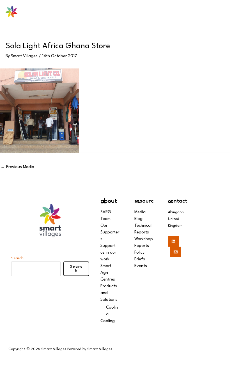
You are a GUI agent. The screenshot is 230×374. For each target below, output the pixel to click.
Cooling (107, 321)
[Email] (175, 252)
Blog (138, 219)
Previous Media (17, 167)
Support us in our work (108, 252)
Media (140, 212)
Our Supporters (109, 232)
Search (17, 258)
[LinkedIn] (173, 241)
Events (140, 266)
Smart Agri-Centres (107, 273)
